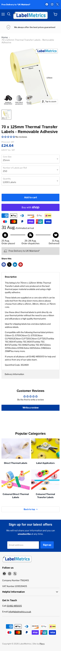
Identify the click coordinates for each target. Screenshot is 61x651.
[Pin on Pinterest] (20, 264)
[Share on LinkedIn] (15, 264)
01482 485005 (14, 605)
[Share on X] (9, 264)
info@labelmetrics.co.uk (19, 611)
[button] (8, 137)
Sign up (47, 544)
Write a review (31, 407)
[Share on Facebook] (3, 264)
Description (11, 276)
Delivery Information (14, 374)
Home (4, 37)
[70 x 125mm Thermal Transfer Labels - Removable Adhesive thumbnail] (6, 114)
